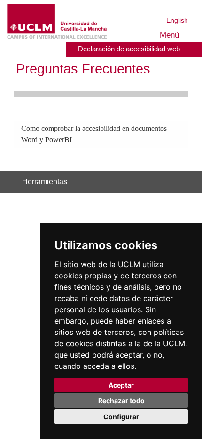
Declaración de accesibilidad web (126, 48)
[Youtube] (161, 182)
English (177, 20)
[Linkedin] (149, 182)
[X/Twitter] (126, 182)
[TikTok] (116, 182)
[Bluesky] (142, 182)
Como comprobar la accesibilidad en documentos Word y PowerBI (84, 133)
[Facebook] (134, 182)
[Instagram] (104, 182)
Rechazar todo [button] (121, 401)
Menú (167, 35)
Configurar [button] (121, 417)
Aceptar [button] (121, 385)
